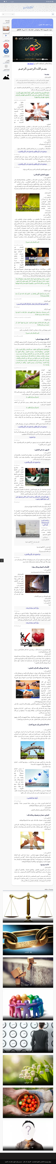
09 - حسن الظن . (28, 1147)
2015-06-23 (47, 35)
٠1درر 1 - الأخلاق (21, 30)
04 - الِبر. (28, 1017)
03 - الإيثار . (28, 985)
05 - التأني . (28, 1050)
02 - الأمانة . (28, 952)
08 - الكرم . (28, 1115)
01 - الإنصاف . (28, 920)
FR (6, 66)
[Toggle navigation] (52, 14)
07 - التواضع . (28, 1082)
